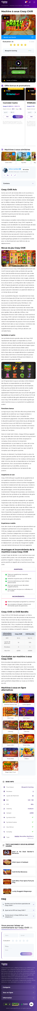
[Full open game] (32, 80)
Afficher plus (30, 838)
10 (32, 796)
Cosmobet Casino (10, 103)
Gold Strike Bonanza (19, 872)
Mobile (17, 836)
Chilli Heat (26, 731)
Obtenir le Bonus (17, 116)
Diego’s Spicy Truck (10, 772)
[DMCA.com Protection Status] (7, 1004)
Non (7, 116)
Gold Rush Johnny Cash (10, 704)
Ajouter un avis (26, 953)
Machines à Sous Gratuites (16, 5)
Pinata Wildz (10, 758)
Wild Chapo (10, 718)
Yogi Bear (23, 162)
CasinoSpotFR (4, 5)
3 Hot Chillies (26, 745)
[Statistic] (29, 80)
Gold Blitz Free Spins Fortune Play (23, 881)
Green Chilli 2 (8, 162)
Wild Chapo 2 (26, 718)
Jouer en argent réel (18, 72)
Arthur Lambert (14, 169)
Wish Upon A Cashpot (20, 862)
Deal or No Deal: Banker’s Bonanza (23, 852)
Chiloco (27, 758)
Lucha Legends (26, 704)
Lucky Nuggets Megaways (22, 891)
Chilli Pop (10, 731)
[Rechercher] (30, 2)
